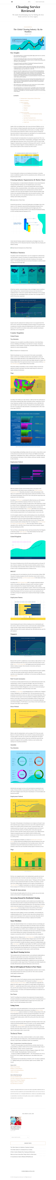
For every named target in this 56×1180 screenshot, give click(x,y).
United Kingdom (27, 105)
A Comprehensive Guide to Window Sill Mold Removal (21, 1156)
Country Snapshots (24, 102)
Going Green (26, 122)
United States (26, 103)
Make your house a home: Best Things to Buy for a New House (23, 1154)
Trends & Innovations (24, 112)
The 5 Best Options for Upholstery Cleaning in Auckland (22, 1147)
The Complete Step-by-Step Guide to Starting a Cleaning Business (15, 1128)
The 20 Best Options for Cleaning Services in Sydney (21, 1149)
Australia (25, 110)
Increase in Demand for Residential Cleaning (33, 113)
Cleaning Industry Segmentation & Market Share (30, 98)
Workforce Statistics (24, 100)
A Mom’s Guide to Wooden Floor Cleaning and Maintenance (22, 1152)
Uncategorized (28, 26)
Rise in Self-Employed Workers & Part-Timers (33, 120)
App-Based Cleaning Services (30, 118)
